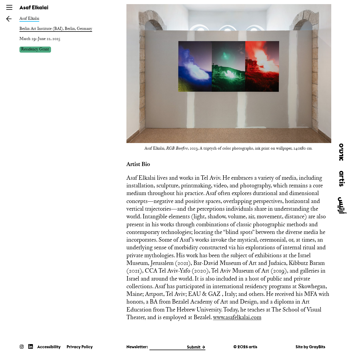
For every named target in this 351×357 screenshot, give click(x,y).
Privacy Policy (80, 346)
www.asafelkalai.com (237, 317)
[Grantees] (9, 18)
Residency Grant (35, 49)
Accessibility (49, 346)
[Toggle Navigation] (9, 7)
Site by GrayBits (310, 346)
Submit (193, 347)
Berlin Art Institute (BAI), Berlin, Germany (55, 28)
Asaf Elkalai (29, 18)
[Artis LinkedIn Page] (30, 346)
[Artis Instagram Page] (21, 346)
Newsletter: (137, 346)
